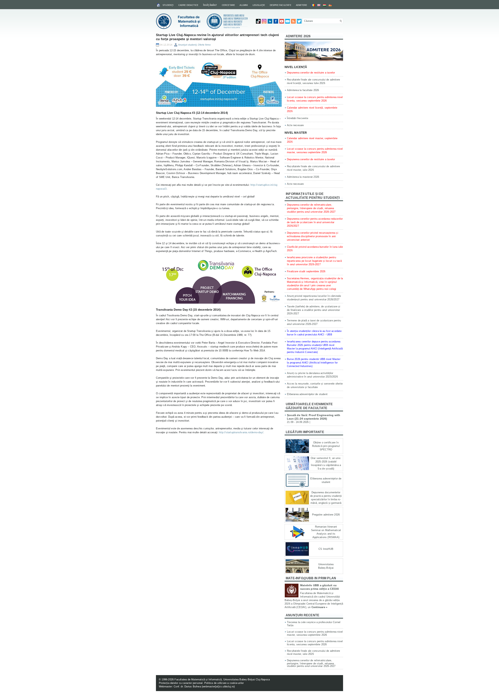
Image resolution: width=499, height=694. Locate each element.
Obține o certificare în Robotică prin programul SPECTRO (326, 446)
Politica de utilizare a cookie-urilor (224, 683)
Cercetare (228, 5)
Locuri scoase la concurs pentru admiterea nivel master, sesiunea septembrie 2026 (315, 633)
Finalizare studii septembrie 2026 (306, 271)
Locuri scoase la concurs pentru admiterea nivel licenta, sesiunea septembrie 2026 (315, 643)
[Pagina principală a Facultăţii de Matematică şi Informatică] (159, 5)
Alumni (244, 5)
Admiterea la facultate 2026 (303, 90)
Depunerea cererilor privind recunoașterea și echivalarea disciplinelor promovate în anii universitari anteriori (312, 236)
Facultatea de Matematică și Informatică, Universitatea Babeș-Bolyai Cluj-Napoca (222, 679)
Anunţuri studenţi (187, 44)
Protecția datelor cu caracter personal (181, 683)
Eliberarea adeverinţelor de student (307, 394)
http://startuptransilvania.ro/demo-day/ (241, 432)
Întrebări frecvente (297, 118)
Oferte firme (204, 44)
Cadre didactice (188, 5)
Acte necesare (295, 125)
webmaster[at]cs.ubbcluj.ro (218, 686)
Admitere (301, 5)
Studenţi (168, 5)
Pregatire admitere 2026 (326, 514)
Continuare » (319, 607)
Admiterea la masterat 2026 (303, 176)
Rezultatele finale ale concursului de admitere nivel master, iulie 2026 (313, 652)
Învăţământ (210, 5)
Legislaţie (259, 5)
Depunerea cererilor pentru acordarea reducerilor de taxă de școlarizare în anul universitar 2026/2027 (315, 222)
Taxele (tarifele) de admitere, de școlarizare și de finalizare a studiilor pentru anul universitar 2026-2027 (313, 310)
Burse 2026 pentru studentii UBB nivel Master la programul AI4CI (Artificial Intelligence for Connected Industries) (313, 363)
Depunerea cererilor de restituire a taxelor (311, 72)
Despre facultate (280, 5)
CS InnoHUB (326, 548)
